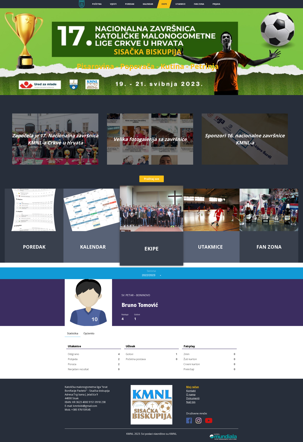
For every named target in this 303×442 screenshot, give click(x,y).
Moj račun (192, 387)
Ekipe (164, 4)
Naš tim (190, 402)
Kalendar (148, 4)
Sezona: (151, 271)
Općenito (88, 333)
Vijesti (113, 4)
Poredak (129, 4)
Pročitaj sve (151, 179)
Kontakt (191, 390)
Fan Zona (199, 4)
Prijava (216, 4)
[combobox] (151, 275)
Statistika (72, 333)
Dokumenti (192, 398)
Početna (96, 4)
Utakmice (180, 4)
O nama (190, 394)
